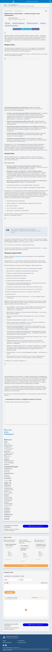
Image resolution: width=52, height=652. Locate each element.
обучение (7, 485)
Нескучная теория (22, 642)
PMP (9, 443)
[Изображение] (7, 583)
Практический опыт (7, 642)
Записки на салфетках (25, 547)
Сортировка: (34, 597)
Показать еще (26, 565)
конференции (8, 468)
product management (8, 446)
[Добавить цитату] (5, 583)
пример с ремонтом (8, 493)
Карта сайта (9, 650)
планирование (8, 488)
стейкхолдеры (8, 504)
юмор (6, 519)
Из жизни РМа (8, 547)
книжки (6, 462)
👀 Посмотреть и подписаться (36, 526)
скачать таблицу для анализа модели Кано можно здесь (25, 248)
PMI (7, 443)
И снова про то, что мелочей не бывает (41, 545)
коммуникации (11, 466)
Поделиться (18, 29)
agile (5, 443)
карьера (6, 459)
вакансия (8, 448)
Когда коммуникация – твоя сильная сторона (10, 546)
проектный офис (8, 497)
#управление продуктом (11, 25)
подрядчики (7, 489)
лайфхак (5, 470)
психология (8, 499)
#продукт (43, 23)
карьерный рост (9, 461)
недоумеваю (6, 480)
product (6, 445)
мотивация (7, 478)
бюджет (5, 448)
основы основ (7, 486)
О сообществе (21, 640)
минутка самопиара (7, 475)
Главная (5, 4)
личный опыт (9, 473)
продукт (6, 495)
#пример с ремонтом (32, 23)
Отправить (9, 592)
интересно (6, 457)
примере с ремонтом (20, 256)
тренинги (6, 505)
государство (7, 452)
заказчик (12, 452)
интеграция (9, 456)
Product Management (13, 4)
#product (7, 23)
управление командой (7, 509)
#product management (18, 23)
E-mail (21, 579)
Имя (5, 579)
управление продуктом (7, 512)
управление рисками (8, 515)
